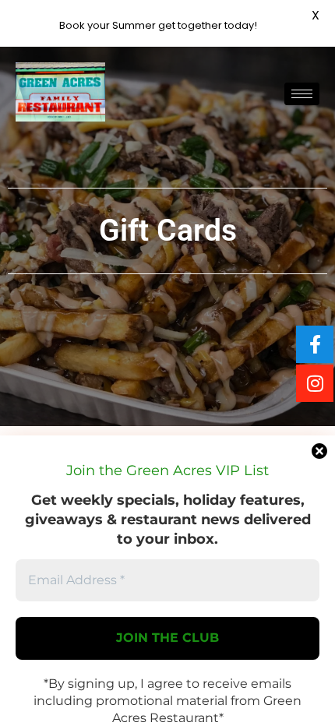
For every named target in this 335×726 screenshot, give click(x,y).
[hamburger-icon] (301, 94)
